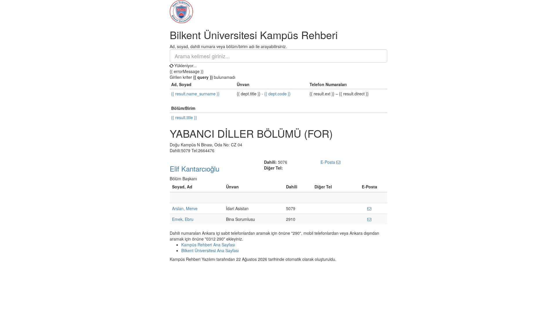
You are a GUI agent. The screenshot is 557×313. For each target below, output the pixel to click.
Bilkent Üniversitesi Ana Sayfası (210, 250)
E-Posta (328, 162)
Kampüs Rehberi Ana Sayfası (208, 245)
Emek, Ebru (182, 219)
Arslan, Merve (185, 208)
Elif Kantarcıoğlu (194, 168)
